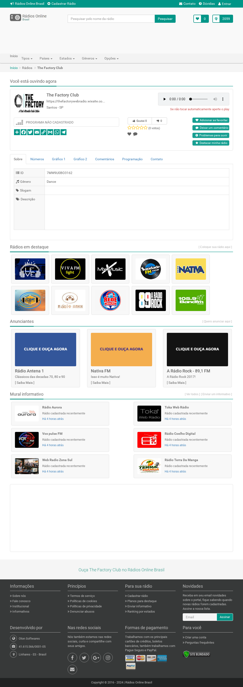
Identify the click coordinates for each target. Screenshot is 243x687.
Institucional (20, 606)
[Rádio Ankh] (70, 300)
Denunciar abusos (81, 611)
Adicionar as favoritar (213, 120)
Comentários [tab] (104, 159)
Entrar (226, 4)
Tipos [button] (25, 58)
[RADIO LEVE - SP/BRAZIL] (30, 269)
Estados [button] (66, 58)
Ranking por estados (141, 611)
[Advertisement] (121, 38)
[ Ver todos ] (192, 394)
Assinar (225, 617)
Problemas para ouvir (212, 135)
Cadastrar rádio (137, 596)
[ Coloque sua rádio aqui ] (215, 247)
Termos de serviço (82, 596)
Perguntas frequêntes (199, 642)
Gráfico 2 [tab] (80, 159)
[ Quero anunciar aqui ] (217, 321)
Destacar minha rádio (212, 143)
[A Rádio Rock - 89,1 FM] (151, 300)
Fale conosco (21, 601)
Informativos (20, 611)
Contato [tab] (157, 159)
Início (14, 68)
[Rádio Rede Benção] (110, 300)
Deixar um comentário (213, 127)
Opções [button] (110, 58)
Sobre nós (19, 596)
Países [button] (45, 58)
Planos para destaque (142, 601)
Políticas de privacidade (85, 606)
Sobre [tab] (18, 159)
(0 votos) (154, 128)
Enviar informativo (139, 606)
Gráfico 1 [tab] (58, 159)
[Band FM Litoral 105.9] (191, 300)
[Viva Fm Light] (70, 269)
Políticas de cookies (83, 601)
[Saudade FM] (151, 269)
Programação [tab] (132, 159)
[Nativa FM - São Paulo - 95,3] (191, 269)
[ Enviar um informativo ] (216, 394)
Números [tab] (37, 159)
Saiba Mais (25, 383)
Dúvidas (209, 3)
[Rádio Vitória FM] (30, 300)
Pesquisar (165, 19)
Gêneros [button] (88, 58)
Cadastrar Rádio (63, 3)
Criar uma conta (195, 637)
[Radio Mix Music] (110, 269)
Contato (189, 3)
